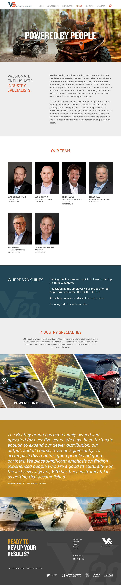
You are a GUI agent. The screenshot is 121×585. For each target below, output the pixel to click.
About (79, 6)
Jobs (41, 6)
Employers (67, 6)
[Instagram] (83, 559)
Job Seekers (53, 6)
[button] (116, 381)
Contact (101, 6)
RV (58, 403)
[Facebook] (78, 559)
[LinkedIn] (74, 559)
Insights (89, 6)
